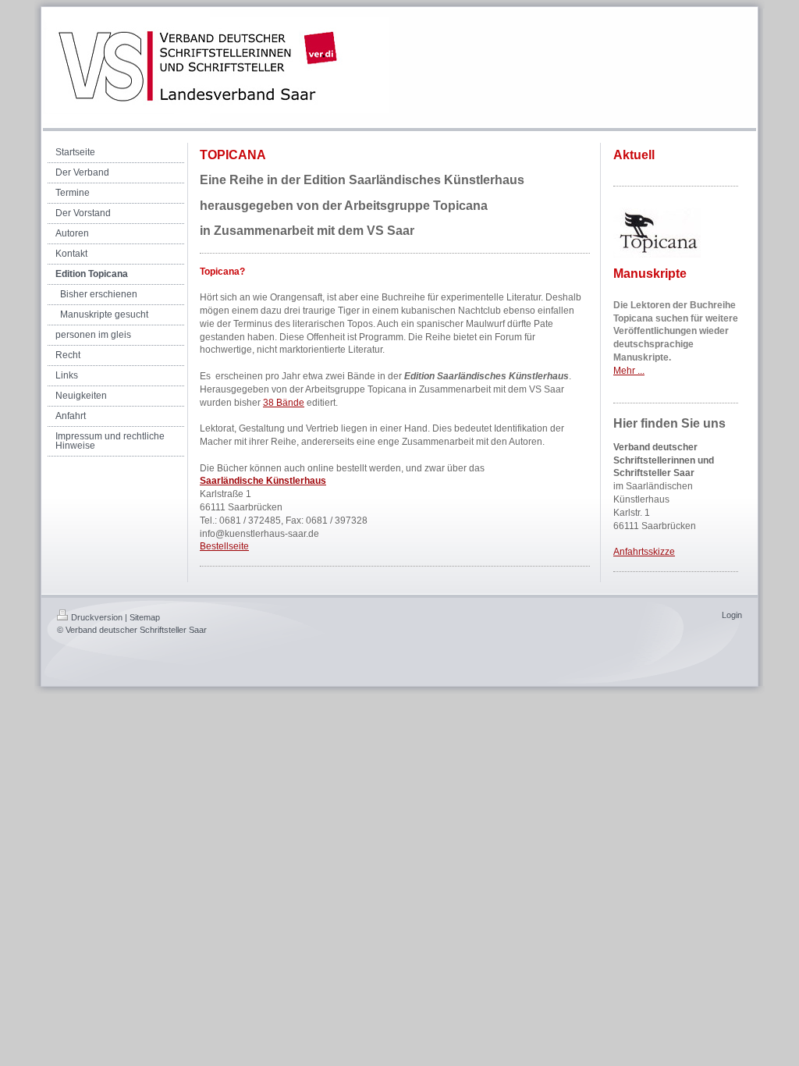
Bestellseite (224, 546)
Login (732, 615)
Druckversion (97, 617)
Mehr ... (629, 370)
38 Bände (283, 402)
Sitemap (145, 617)
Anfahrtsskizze (644, 551)
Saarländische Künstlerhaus (263, 480)
